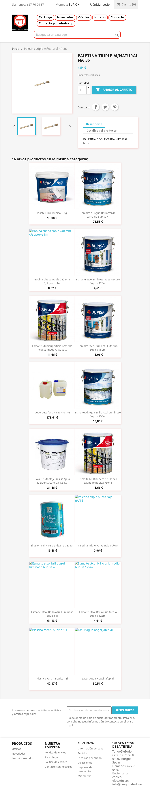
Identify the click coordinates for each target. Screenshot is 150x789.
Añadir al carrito (114, 89)
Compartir (95, 107)
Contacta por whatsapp (56, 23)
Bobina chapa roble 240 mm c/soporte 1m (52, 281)
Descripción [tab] (94, 124)
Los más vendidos (23, 758)
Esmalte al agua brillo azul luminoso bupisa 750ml (98, 414)
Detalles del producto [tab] (102, 130)
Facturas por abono (90, 758)
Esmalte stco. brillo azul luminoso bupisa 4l (52, 613)
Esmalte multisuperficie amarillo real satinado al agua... (52, 347)
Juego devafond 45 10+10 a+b (52, 412)
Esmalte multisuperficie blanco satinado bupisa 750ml (98, 480)
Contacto (117, 17)
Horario (100, 17)
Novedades (65, 17)
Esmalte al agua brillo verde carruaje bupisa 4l (97, 214)
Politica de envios (55, 752)
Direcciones (85, 762)
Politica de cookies (56, 762)
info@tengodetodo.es (127, 784)
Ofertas (83, 17)
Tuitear (105, 107)
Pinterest (114, 107)
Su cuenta (86, 743)
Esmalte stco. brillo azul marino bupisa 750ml (97, 347)
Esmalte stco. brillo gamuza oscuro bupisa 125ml (98, 281)
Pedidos (82, 753)
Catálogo (45, 17)
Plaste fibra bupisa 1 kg (52, 213)
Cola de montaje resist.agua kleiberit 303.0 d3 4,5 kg (52, 480)
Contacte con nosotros (58, 766)
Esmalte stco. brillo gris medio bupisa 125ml (98, 613)
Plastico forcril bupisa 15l (52, 678)
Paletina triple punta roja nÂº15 (98, 545)
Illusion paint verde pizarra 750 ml (52, 545)
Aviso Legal (52, 757)
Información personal (91, 748)
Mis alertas (84, 776)
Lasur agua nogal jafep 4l (98, 678)
